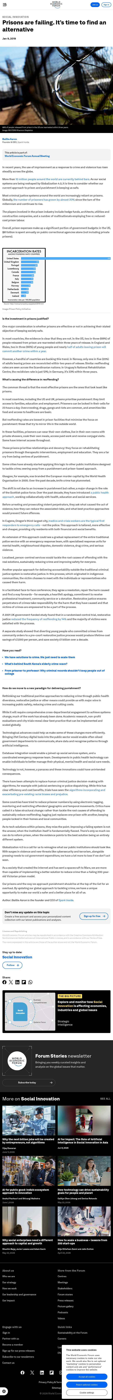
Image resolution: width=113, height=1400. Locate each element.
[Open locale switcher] (4, 1391)
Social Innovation (15, 17)
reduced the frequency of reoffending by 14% (39, 619)
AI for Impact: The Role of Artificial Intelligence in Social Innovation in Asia (83, 1141)
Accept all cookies (87, 1377)
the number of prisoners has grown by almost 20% (44, 199)
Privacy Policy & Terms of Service (56, 1382)
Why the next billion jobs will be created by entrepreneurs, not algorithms (28, 1141)
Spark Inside (66, 900)
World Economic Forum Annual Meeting (27, 156)
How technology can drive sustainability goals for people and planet (83, 1191)
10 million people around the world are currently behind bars (52, 179)
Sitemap (56, 1387)
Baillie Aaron (9, 139)
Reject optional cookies (87, 1385)
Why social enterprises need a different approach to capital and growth (27, 1242)
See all (105, 1098)
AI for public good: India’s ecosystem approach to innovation (25, 1191)
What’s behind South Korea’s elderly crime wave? (36, 663)
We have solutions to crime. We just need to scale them (40, 657)
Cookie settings (87, 1392)
